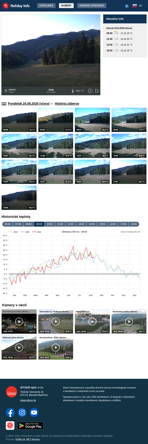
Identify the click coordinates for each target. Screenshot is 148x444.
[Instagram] (22, 413)
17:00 (123, 224)
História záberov (67, 103)
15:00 (102, 224)
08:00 (29, 224)
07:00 (18, 224)
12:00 (71, 224)
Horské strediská (91, 5)
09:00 (39, 224)
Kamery (66, 5)
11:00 (60, 224)
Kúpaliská (46, 5)
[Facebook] (10, 413)
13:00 (81, 224)
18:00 (134, 224)
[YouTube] (34, 413)
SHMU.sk (20, 439)
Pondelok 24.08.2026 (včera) (29, 103)
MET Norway (33, 439)
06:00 (7, 224)
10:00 (50, 224)
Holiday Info (13, 3)
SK (140, 5)
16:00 (113, 224)
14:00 (92, 224)
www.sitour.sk (28, 400)
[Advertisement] (125, 76)
